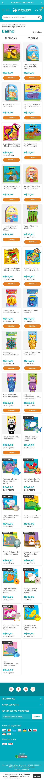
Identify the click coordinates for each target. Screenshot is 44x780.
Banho (22, 25)
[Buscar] (39, 17)
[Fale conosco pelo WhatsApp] (7, 10)
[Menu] (3, 10)
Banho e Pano (13, 25)
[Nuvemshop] (22, 769)
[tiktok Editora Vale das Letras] (32, 689)
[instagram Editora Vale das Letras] (11, 689)
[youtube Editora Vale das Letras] (25, 689)
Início (4, 25)
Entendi (37, 776)
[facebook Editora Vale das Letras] (18, 689)
